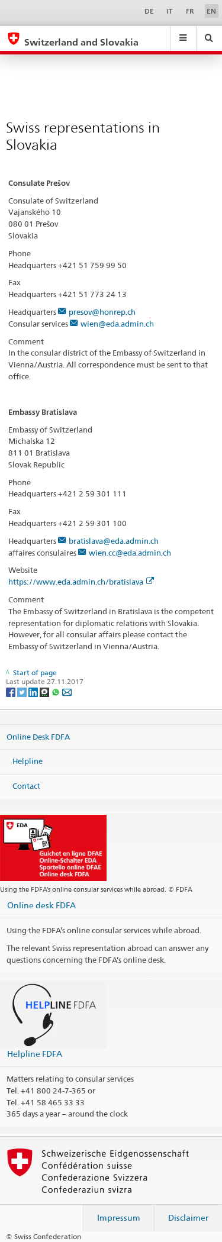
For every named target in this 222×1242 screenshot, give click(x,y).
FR (190, 11)
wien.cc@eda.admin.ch (130, 552)
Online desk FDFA (41, 905)
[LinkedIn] (34, 691)
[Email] (67, 691)
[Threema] (45, 691)
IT (169, 11)
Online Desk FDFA (38, 736)
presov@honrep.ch (102, 312)
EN (211, 11)
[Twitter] (22, 691)
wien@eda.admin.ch (117, 323)
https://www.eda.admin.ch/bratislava (75, 581)
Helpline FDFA (34, 1054)
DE (149, 11)
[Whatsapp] (56, 691)
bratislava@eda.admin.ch (114, 541)
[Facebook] (11, 691)
